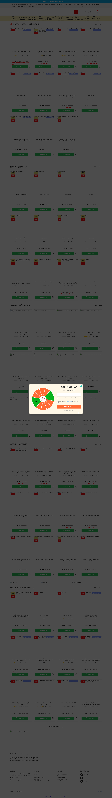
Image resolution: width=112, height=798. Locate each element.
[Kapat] (81, 386)
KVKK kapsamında (69, 401)
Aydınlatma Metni (72, 399)
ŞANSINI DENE (68, 407)
